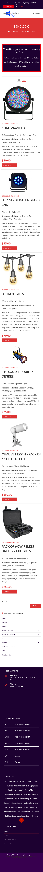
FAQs (4, 651)
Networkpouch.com (30, 855)
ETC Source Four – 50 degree (18, 374)
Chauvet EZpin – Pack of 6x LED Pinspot (21, 456)
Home (6, 831)
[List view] (24, 80)
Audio (4, 618)
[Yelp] (21, 820)
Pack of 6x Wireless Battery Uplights (18, 549)
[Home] (9, 31)
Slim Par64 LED (13, 128)
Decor (33, 31)
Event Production (8, 634)
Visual (4, 622)
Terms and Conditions (14, 3)
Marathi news (27, 856)
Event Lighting (13, 124)
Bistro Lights (13, 294)
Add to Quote (9, 165)
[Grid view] (19, 80)
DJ (3, 638)
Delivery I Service (8, 647)
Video (4, 626)
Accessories (6, 643)
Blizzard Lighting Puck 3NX (21, 202)
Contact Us (6, 655)
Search (4, 602)
